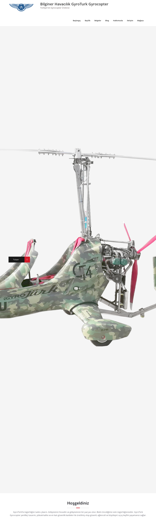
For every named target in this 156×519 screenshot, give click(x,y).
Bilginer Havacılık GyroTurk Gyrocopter (74, 3)
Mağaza (140, 20)
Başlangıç (77, 20)
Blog (107, 20)
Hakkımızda (118, 20)
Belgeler (97, 20)
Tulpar (16, 260)
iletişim (130, 20)
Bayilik (87, 20)
